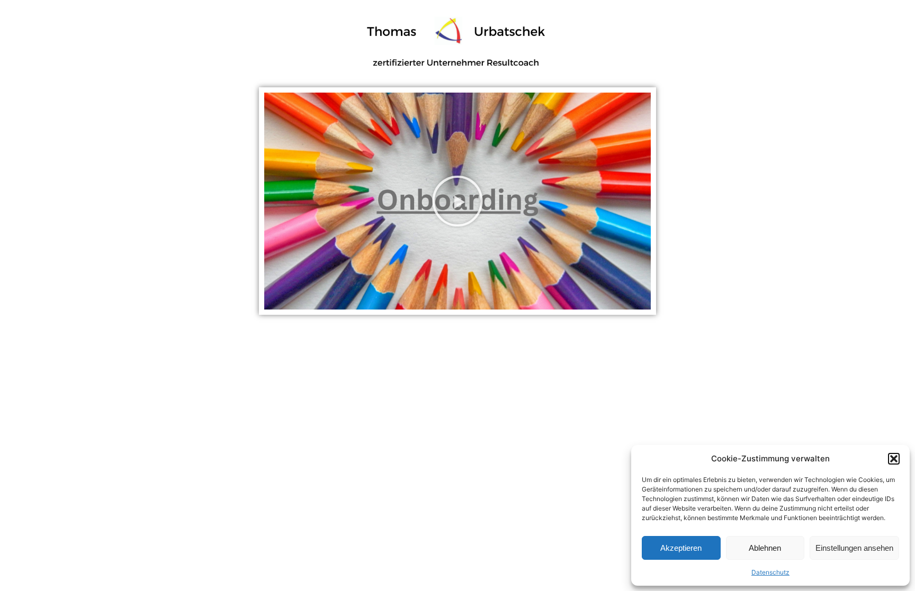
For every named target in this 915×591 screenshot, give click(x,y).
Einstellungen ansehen (854, 547)
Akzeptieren (681, 547)
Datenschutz (770, 572)
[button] (894, 458)
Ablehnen (765, 547)
